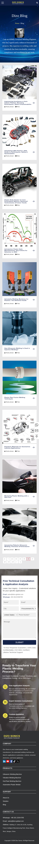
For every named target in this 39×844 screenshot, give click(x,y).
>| (20, 562)
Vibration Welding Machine (12, 778)
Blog (4, 804)
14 (20, 559)
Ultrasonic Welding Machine (12, 774)
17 (32, 559)
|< (4, 559)
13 (16, 559)
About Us (6, 798)
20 (13, 562)
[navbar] (2, 3)
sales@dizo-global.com (15, 594)
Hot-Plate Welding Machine (12, 781)
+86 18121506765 (16, 597)
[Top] (36, 436)
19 (9, 562)
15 (24, 559)
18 (4, 562)
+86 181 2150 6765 (17, 817)
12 (12, 559)
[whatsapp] (36, 425)
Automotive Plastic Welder (12, 784)
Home (17, 23)
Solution (5, 801)
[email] (36, 430)
